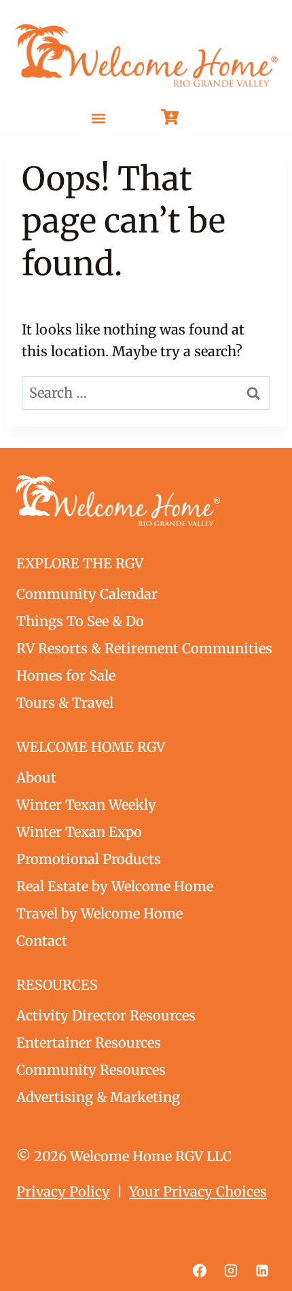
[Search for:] (146, 392)
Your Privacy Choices (198, 1191)
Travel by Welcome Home (99, 913)
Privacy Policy (63, 1191)
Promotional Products (88, 858)
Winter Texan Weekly (86, 804)
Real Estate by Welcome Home (114, 886)
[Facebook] (199, 1270)
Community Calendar (87, 593)
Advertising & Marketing (98, 1096)
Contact (41, 940)
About (36, 777)
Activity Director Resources (106, 1015)
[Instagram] (230, 1270)
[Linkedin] (262, 1270)
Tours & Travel (64, 702)
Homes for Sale (65, 675)
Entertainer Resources (88, 1042)
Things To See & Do (80, 621)
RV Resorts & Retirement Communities (144, 648)
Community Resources (91, 1069)
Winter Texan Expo (79, 831)
